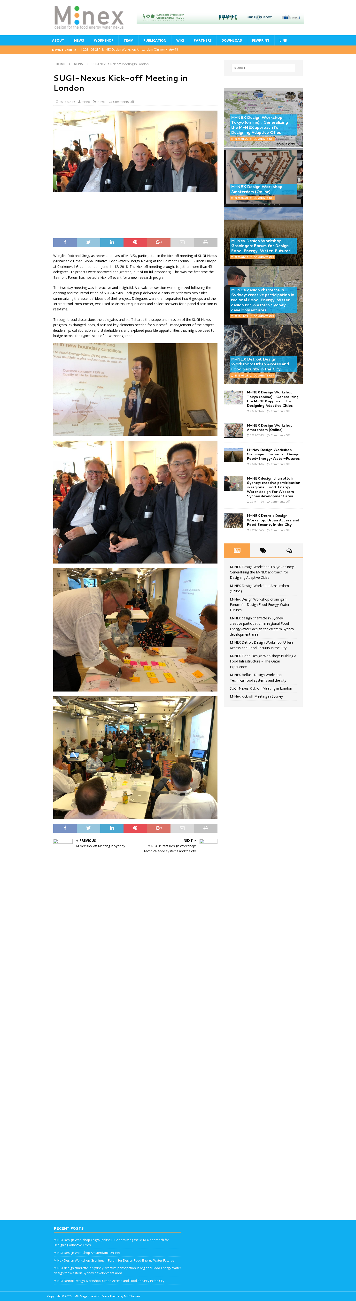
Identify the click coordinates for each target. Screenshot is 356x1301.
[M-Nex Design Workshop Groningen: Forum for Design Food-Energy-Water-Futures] (233, 455)
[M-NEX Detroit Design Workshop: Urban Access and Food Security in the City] (233, 520)
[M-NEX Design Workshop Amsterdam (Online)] (233, 430)
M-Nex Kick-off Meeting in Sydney (256, 696)
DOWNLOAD (232, 40)
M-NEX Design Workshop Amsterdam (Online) (256, 189)
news (102, 101)
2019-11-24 (241, 316)
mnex (86, 101)
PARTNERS (203, 40)
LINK (283, 40)
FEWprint (261, 40)
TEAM (128, 40)
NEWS (79, 40)
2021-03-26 (241, 139)
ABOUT (58, 40)
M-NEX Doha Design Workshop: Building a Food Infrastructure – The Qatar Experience (263, 661)
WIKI (180, 40)
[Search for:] (263, 68)
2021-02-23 (241, 198)
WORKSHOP (104, 40)
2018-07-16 (67, 101)
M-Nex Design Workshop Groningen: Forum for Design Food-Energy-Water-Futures (261, 246)
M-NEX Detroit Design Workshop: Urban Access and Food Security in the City (260, 364)
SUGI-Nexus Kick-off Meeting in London (261, 688)
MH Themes (132, 1296)
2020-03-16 (241, 257)
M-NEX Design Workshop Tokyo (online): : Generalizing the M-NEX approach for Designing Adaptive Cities (259, 124)
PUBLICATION (154, 40)
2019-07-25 (241, 375)
